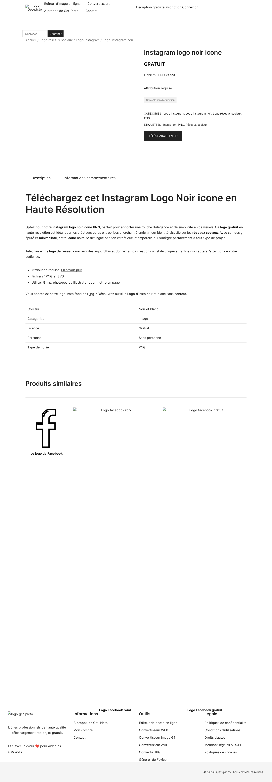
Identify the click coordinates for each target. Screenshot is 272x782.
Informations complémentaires (89, 178)
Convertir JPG (149, 752)
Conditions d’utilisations (222, 730)
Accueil (30, 40)
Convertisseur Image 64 (157, 737)
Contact (91, 11)
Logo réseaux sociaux (56, 40)
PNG (147, 118)
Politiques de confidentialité (225, 723)
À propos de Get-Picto (61, 11)
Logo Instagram (88, 40)
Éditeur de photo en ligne (158, 723)
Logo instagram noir (118, 40)
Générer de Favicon (153, 760)
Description (41, 178)
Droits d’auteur (215, 737)
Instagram (169, 124)
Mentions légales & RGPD (223, 745)
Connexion (190, 7)
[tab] (41, 178)
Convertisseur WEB (153, 730)
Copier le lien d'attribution (160, 99)
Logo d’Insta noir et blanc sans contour (156, 294)
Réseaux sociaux (196, 124)
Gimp (47, 282)
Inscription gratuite (150, 7)
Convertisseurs (98, 4)
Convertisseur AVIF (153, 745)
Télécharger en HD (163, 135)
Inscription (173, 7)
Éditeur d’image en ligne (62, 4)
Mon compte (83, 730)
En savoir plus (71, 270)
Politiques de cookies (220, 752)
